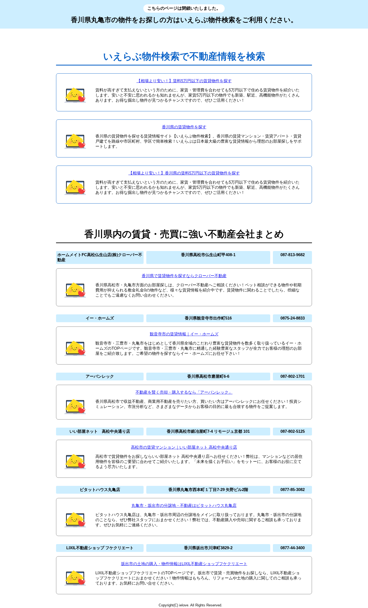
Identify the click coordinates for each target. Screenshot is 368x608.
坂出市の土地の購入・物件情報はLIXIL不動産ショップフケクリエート (184, 563)
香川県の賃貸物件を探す (184, 127)
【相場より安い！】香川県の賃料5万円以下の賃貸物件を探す (184, 173)
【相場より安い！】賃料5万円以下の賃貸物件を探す (184, 80)
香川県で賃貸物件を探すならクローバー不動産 (184, 275)
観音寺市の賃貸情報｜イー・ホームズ (184, 334)
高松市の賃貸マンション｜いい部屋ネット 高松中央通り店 (184, 447)
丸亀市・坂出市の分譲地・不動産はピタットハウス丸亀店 (184, 505)
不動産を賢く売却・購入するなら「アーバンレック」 (184, 392)
